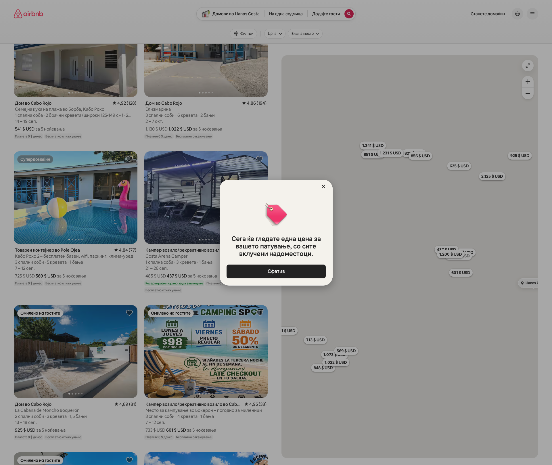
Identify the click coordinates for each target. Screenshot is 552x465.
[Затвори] (323, 186)
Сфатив (276, 271)
